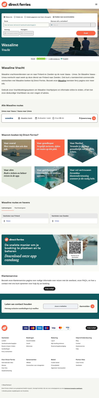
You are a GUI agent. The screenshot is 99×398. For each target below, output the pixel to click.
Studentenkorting (7, 370)
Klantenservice (80, 346)
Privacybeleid (55, 365)
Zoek (86, 33)
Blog (77, 340)
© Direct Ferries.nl (6, 385)
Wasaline (62, 81)
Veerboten (79, 365)
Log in (53, 340)
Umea (57, 221)
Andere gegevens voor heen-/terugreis (39, 17)
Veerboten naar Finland (11, 216)
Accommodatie (30, 340)
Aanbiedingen (6, 349)
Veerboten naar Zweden (60, 216)
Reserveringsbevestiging (58, 346)
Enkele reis (19, 17)
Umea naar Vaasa (9, 111)
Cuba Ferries (80, 362)
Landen (4, 340)
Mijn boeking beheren (57, 343)
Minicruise (29, 346)
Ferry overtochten (7, 351)
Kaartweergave (20, 208)
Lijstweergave (7, 208)
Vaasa (8, 221)
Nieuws (4, 365)
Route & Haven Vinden (8, 346)
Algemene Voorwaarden (58, 368)
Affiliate (28, 362)
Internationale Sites (7, 362)
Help (77, 349)
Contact (78, 343)
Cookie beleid (55, 362)
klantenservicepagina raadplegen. (73, 388)
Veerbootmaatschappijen (9, 343)
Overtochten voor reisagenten (35, 365)
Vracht (28, 343)
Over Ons (4, 368)
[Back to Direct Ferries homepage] (16, 4)
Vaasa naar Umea (24, 111)
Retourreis (9, 17)
